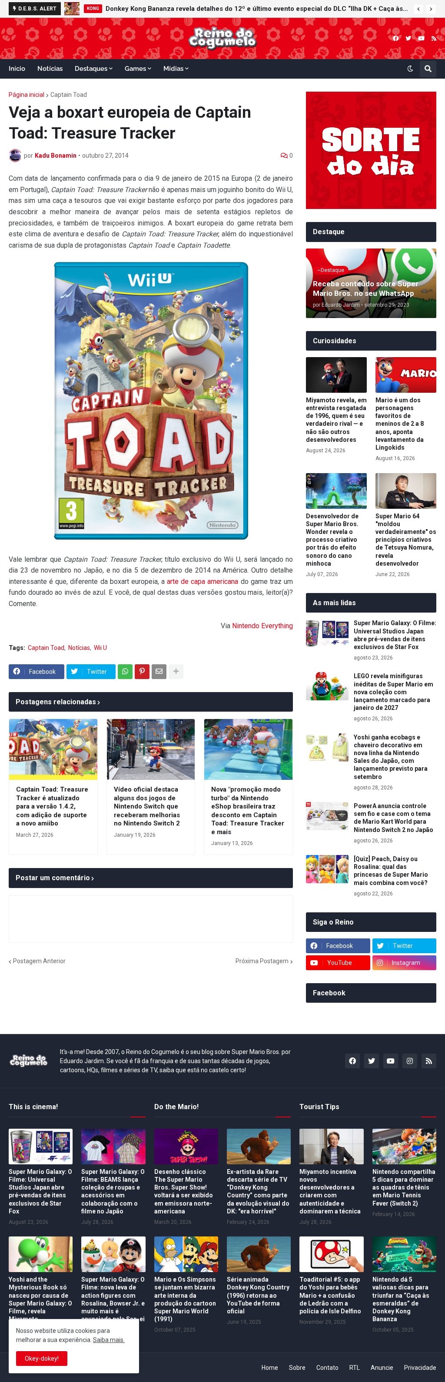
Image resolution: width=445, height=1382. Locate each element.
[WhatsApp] (125, 671)
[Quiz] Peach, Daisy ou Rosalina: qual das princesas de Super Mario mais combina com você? (391, 870)
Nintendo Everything (262, 626)
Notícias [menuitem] (50, 69)
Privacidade (420, 1367)
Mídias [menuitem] (173, 69)
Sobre (297, 1367)
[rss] (434, 38)
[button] (418, 9)
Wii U (100, 647)
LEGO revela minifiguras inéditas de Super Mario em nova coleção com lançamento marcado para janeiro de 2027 (393, 692)
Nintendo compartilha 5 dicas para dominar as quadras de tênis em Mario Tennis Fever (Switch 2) (403, 1187)
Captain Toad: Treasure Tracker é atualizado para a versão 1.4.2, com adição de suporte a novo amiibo (52, 806)
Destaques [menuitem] (91, 69)
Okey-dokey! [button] (42, 1358)
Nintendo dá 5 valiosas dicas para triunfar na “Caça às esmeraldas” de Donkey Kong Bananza (400, 1299)
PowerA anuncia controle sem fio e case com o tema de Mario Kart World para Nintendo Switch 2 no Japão (393, 817)
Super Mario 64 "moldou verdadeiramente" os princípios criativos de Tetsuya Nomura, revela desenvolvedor (405, 540)
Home (270, 1367)
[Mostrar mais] (176, 671)
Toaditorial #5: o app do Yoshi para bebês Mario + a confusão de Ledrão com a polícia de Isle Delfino (330, 1295)
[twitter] (408, 38)
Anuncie (382, 1367)
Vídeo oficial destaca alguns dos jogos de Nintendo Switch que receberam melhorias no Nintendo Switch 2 (147, 806)
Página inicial (26, 95)
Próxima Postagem (262, 961)
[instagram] (409, 1061)
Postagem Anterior (39, 961)
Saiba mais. (109, 1339)
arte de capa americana (202, 581)
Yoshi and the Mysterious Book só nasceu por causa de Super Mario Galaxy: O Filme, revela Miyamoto (40, 1299)
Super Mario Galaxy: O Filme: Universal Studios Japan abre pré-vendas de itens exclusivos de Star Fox (395, 635)
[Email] (159, 671)
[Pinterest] (142, 671)
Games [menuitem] (135, 69)
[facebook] (396, 38)
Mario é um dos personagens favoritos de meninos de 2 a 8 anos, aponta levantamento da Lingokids (399, 424)
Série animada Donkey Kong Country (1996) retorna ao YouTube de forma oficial (258, 1295)
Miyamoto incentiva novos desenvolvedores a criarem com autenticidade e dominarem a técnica (330, 1191)
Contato (327, 1367)
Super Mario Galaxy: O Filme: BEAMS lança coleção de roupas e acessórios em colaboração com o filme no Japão (113, 1191)
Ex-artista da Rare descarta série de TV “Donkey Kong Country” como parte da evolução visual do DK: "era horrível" (258, 1191)
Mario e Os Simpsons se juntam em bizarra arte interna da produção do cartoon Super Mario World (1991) (185, 1299)
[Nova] (248, 749)
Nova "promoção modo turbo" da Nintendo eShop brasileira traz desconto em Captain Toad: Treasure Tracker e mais (247, 810)
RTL (354, 1367)
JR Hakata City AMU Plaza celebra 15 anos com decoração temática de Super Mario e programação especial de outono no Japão (268, 9)
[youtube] (421, 38)
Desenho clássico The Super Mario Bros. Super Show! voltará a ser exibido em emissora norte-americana (183, 1191)
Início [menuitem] (17, 69)
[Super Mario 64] (405, 491)
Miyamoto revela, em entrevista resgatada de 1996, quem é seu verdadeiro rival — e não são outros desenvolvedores (336, 420)
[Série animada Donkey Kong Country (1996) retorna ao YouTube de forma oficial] (259, 1254)
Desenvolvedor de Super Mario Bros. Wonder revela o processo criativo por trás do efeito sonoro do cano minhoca (332, 540)
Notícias (79, 647)
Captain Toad (68, 95)
